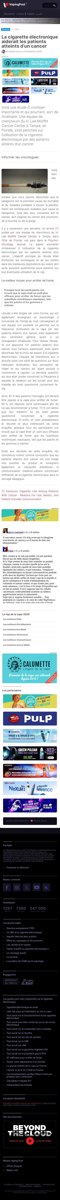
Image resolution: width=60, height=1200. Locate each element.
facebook (7, 888)
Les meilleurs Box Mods (14, 629)
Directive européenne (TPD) (20, 928)
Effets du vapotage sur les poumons (24, 940)
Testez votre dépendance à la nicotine (25, 1061)
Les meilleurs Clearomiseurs (17, 640)
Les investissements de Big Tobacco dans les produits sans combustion (29, 1075)
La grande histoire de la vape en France (26, 1066)
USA (17, 29)
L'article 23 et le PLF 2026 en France (24, 1070)
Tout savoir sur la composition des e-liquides (28, 1029)
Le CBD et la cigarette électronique (24, 932)
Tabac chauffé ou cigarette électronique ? (27, 948)
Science (5, 29)
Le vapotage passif (16, 953)
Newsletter (9, 13)
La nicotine (11, 957)
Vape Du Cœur (27, 982)
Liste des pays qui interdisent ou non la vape (28, 1011)
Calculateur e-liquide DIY (18, 1080)
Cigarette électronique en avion (22, 1007)
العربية (39, 13)
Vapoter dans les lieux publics (21, 936)
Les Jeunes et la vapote (18, 944)
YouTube (36, 888)
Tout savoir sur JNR (16, 1045)
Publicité (37, 1186)
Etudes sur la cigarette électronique (38, 20)
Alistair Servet (15, 51)
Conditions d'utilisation (13, 1184)
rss (46, 888)
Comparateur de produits (19, 1085)
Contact (20, 13)
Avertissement (49, 1184)
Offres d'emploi (14, 1166)
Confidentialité (25, 1186)
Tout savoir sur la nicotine (19, 1033)
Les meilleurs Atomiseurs (15, 634)
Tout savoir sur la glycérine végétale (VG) (27, 1049)
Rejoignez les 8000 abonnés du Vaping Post (22, 1103)
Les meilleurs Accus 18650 (16, 645)
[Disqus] (30, 565)
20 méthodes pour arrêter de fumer (24, 1057)
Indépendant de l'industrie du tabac (11, 982)
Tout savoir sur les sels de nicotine (23, 1037)
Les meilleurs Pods (12, 619)
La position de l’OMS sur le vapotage (24, 961)
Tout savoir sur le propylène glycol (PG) (26, 1053)
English (30, 13)
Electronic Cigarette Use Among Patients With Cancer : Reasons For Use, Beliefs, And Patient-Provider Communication (30, 495)
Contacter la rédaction (17, 867)
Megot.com (12, 1170)
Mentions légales (33, 1184)
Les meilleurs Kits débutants (17, 624)
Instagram (17, 888)
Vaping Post (17, 20)
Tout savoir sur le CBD (17, 1041)
